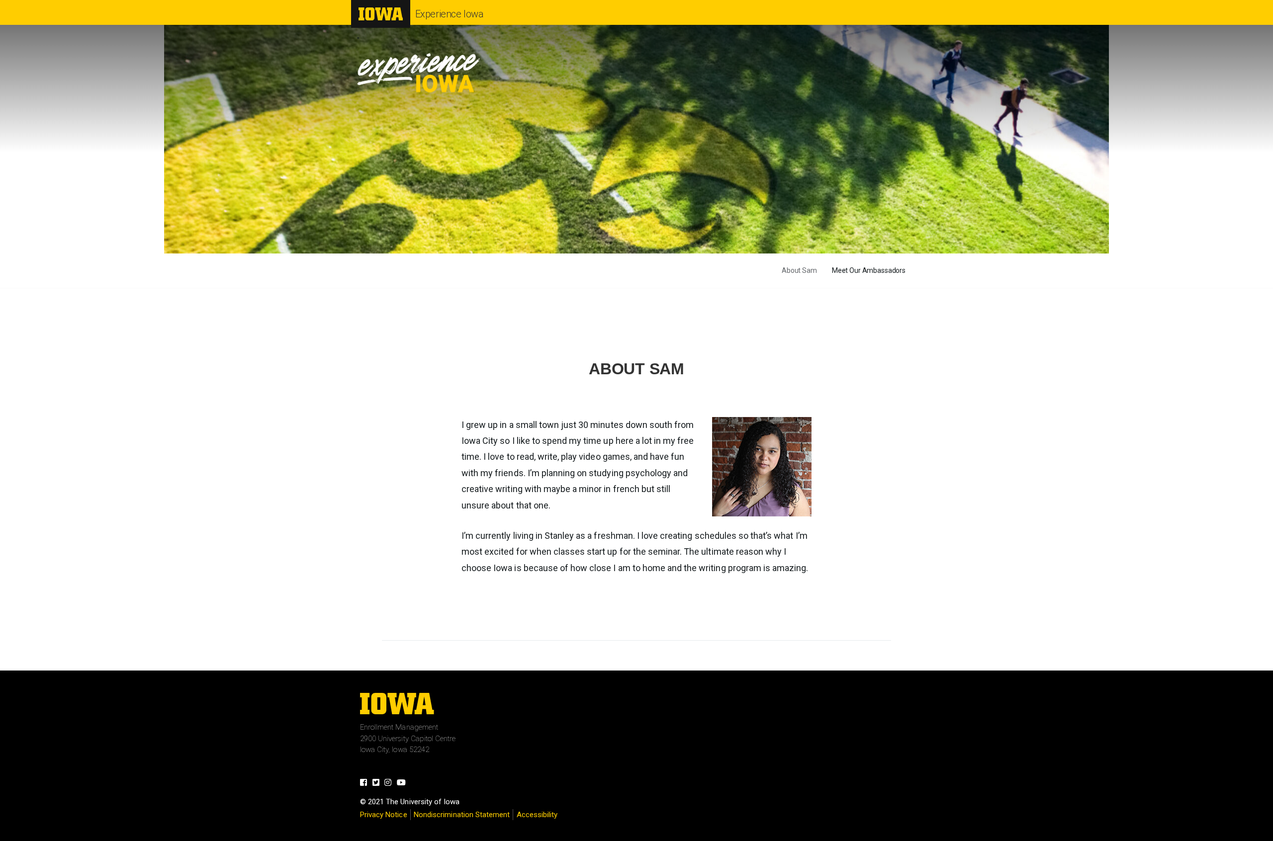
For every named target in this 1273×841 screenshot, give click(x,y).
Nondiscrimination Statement (462, 814)
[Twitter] (378, 783)
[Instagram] (390, 783)
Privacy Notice (383, 814)
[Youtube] (404, 783)
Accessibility (537, 814)
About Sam (799, 270)
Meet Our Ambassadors (869, 270)
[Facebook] (366, 783)
